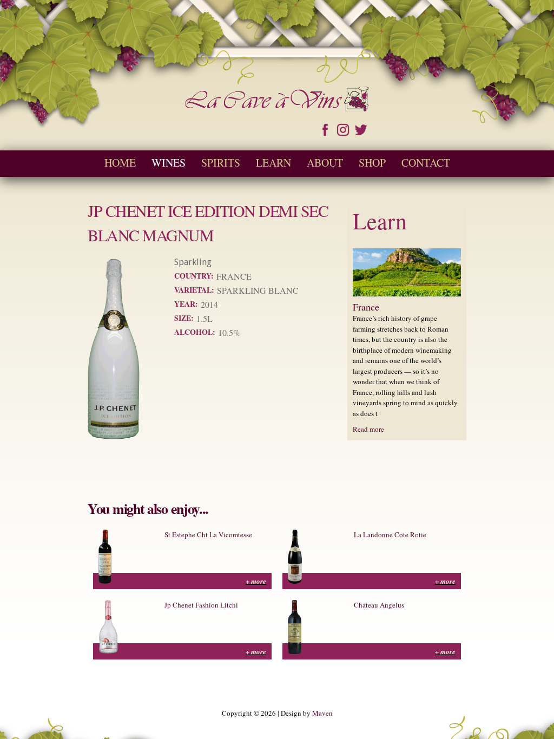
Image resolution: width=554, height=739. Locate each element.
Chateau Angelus (379, 605)
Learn (273, 162)
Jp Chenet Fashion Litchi (201, 605)
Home (120, 162)
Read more (368, 429)
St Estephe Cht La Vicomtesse (208, 534)
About (325, 162)
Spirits (220, 162)
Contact (425, 162)
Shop (372, 162)
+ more (256, 581)
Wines (168, 162)
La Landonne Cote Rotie (390, 534)
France (366, 306)
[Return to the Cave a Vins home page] (277, 106)
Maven (322, 713)
